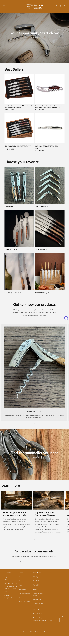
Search (35, 589)
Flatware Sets (9, 250)
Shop (20, 581)
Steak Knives (40, 250)
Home (20, 577)
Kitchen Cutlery (41, 293)
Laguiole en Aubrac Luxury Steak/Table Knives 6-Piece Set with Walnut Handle (18, 106)
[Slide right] (38, 424)
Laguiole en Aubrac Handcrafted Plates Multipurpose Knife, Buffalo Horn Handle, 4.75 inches (48, 146)
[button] (4, 6)
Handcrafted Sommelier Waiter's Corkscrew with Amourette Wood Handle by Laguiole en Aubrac (49, 106)
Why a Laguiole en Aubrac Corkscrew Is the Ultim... (16, 514)
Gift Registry (37, 577)
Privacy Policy (37, 610)
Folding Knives (40, 207)
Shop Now (34, 43)
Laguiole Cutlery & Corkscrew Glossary (45, 514)
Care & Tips (22, 589)
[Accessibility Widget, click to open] (66, 318)
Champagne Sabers (11, 293)
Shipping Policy (37, 599)
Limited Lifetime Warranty (38, 604)
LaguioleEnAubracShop (31, 631)
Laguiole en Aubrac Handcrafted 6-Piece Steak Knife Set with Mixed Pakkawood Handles (17, 145)
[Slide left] (31, 424)
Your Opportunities (24, 593)
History (21, 585)
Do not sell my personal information (39, 619)
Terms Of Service (38, 614)
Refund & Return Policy (38, 594)
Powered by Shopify (42, 631)
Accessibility (37, 585)
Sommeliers (8, 207)
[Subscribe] (49, 562)
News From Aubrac (24, 601)
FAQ (20, 597)
